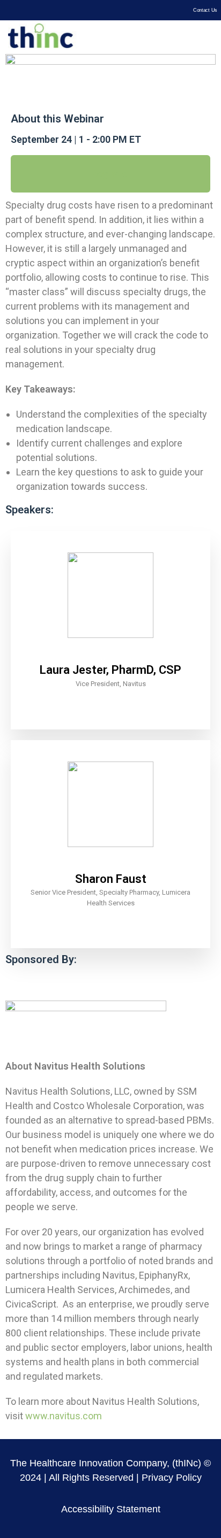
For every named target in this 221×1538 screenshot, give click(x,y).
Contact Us (205, 10)
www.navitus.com (63, 1415)
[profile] (110, 654)
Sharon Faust (110, 879)
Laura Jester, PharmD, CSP (110, 669)
